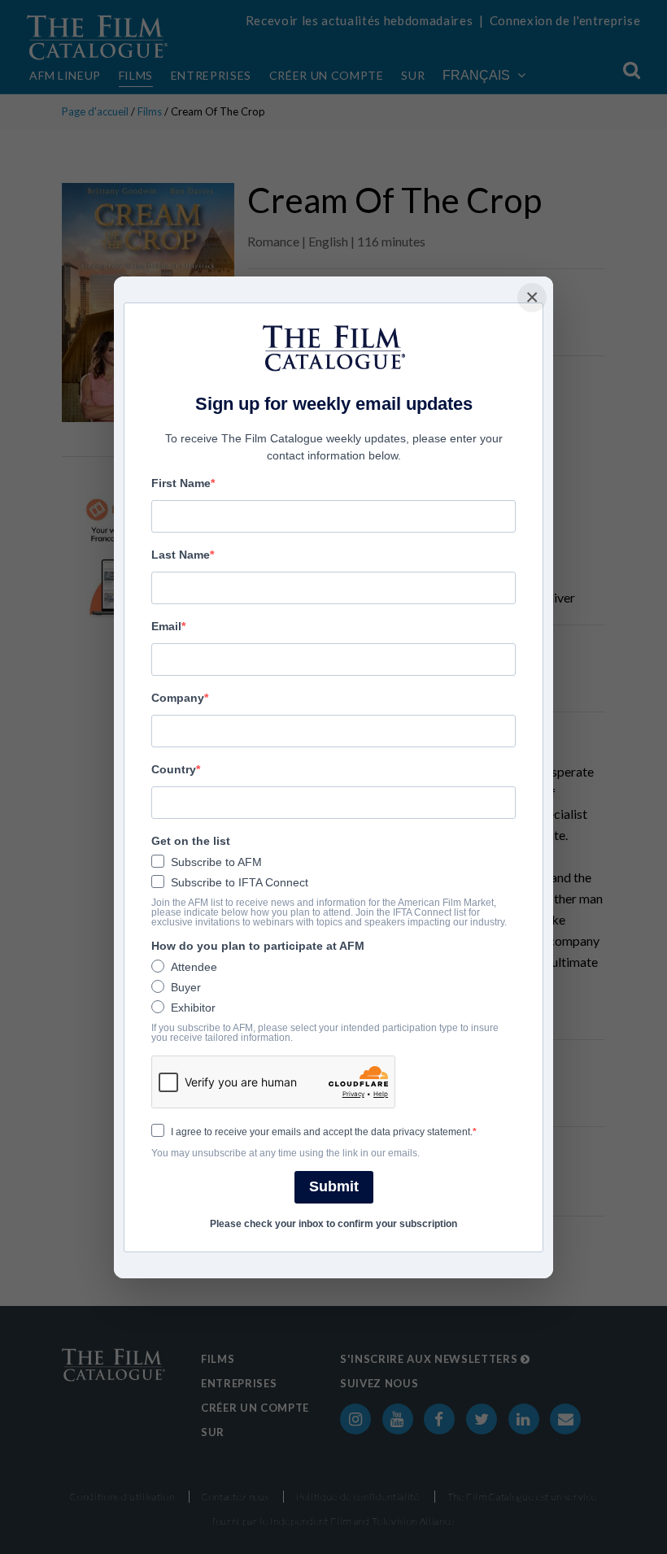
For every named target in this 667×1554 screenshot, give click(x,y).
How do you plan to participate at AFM (257, 945)
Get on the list (190, 841)
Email (166, 626)
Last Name (180, 554)
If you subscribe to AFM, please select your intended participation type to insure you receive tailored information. (325, 1033)
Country (173, 769)
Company (177, 697)
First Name (181, 483)
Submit (334, 1186)
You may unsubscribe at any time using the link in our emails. (285, 1153)
